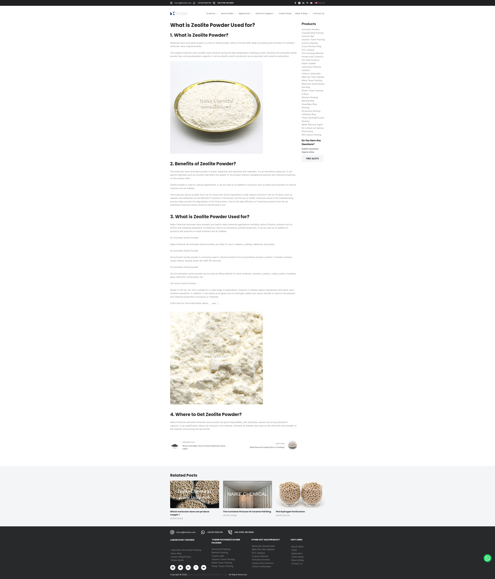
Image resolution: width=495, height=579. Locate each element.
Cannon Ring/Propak (181, 556)
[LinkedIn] (303, 3)
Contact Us (296, 563)
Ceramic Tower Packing (223, 559)
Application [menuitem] (244, 13)
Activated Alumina (261, 559)
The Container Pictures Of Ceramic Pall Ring (247, 511)
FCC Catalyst (258, 553)
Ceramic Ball (218, 556)
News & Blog (297, 560)
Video (294, 550)
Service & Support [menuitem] (264, 13)
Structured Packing (221, 549)
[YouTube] (311, 3)
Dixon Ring (176, 553)
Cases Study (297, 556)
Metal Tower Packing (222, 562)
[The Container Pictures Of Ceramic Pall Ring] (247, 494)
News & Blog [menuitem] (301, 13)
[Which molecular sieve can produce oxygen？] (194, 494)
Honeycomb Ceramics (263, 563)
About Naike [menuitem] (227, 13)
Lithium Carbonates (261, 566)
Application (296, 553)
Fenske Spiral (177, 560)
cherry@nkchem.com (182, 3)
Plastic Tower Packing (222, 566)
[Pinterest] (307, 3)
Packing (224, 552)
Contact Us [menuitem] (318, 13)
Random (216, 552)
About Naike (297, 546)
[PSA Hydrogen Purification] (300, 494)
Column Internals (260, 556)
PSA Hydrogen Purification (290, 511)
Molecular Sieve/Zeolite (263, 546)
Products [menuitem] (210, 13)
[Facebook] (295, 3)
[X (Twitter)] (299, 3)
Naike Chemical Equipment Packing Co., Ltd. (208, 574)
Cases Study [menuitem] (285, 13)
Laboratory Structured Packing (186, 550)
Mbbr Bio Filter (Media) (263, 549)
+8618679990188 (204, 3)
